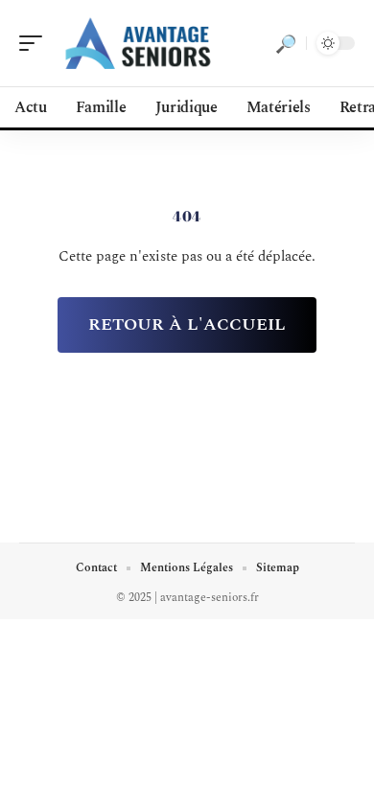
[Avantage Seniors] (138, 43)
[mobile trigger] (35, 43)
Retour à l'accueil (187, 324)
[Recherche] (285, 43)
